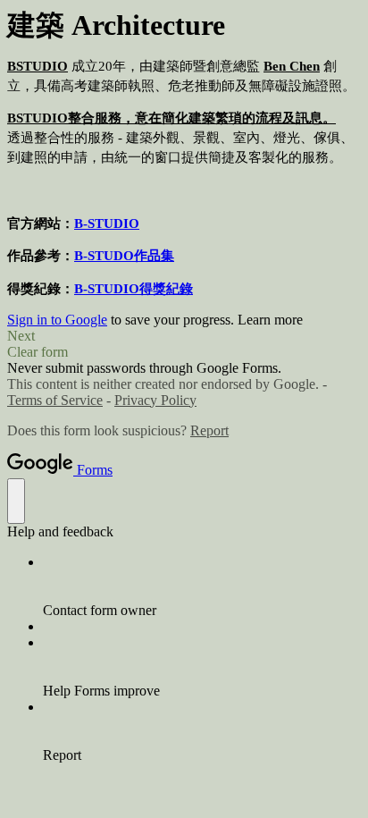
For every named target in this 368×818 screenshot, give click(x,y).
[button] (184, 336)
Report (209, 430)
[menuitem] (202, 586)
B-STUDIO (106, 223)
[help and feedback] (16, 501)
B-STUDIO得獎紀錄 (133, 289)
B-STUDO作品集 (124, 256)
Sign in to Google (57, 319)
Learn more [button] (270, 319)
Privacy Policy (155, 400)
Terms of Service (55, 400)
